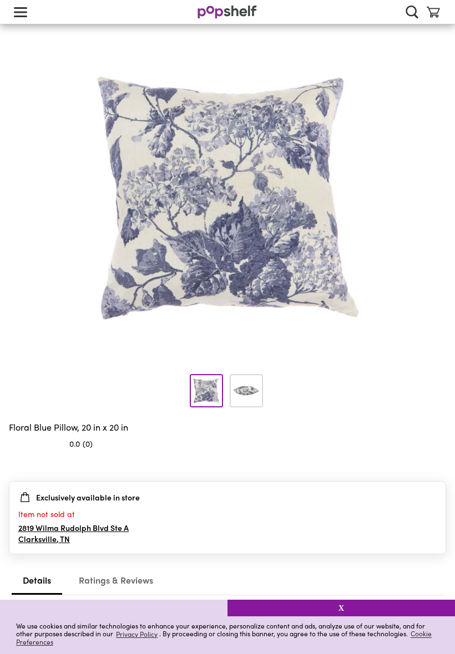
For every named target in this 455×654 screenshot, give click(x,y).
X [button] (341, 608)
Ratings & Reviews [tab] (116, 580)
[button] (114, 608)
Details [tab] (37, 580)
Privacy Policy (137, 633)
